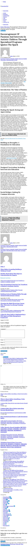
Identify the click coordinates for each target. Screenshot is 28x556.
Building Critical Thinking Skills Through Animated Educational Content (14, 294)
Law (4, 18)
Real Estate (6, 511)
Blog (4, 504)
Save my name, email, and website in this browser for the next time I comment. (14, 348)
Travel (4, 512)
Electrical (5, 519)
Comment (3, 329)
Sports (5, 19)
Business (5, 14)
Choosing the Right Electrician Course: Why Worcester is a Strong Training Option (12, 305)
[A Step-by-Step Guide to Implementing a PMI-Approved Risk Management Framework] (14, 311)
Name (2, 340)
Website (2, 344)
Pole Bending (6, 514)
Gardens (5, 521)
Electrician (6, 517)
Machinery (6, 520)
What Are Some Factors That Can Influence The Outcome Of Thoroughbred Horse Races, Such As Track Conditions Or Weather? (15, 457)
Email (2, 342)
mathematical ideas (12, 158)
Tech (4, 21)
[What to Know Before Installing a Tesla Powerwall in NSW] (7, 488)
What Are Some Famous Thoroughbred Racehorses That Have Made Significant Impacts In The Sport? (15, 466)
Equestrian (6, 15)
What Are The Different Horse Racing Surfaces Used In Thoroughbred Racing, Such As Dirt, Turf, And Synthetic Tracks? (15, 475)
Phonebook (6, 497)
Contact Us (6, 22)
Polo (4, 524)
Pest (4, 523)
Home (4, 13)
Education (6, 27)
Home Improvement (8, 506)
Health (5, 17)
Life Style (5, 503)
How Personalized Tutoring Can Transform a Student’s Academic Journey (14, 285)
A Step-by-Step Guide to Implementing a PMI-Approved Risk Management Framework (13, 316)
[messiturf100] (4, 6)
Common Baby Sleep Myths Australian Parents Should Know (12, 409)
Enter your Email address (7, 540)
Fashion (5, 516)
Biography (5, 525)
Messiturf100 (6, 498)
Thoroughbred (7, 515)
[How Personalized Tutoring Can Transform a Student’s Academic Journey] (14, 282)
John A (11, 56)
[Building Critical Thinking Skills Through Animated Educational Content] (14, 291)
